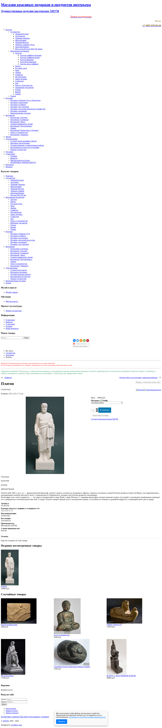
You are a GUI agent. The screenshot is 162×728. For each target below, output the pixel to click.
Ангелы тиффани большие (31, 55)
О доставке (10, 324)
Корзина (9, 167)
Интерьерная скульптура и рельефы (24, 147)
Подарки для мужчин (19, 102)
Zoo (16, 83)
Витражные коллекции (19, 51)
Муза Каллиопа (7, 676)
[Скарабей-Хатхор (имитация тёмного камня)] (71, 665)
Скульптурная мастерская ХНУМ (104, 419)
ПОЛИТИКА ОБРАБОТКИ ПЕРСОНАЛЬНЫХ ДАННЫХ (25, 717)
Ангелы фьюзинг (27, 60)
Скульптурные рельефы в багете (23, 141)
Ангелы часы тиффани (29, 64)
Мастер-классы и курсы (20, 160)
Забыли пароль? (12, 713)
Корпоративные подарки (20, 113)
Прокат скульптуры (18, 150)
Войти (4, 704)
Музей (8, 137)
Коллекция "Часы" (17, 122)
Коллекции (10, 115)
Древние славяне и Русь (25, 45)
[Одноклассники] (81, 340)
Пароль (4, 702)
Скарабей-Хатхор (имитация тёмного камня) (72, 667)
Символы (19, 75)
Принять (61, 722)
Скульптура (15, 32)
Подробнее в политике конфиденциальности (87, 717)
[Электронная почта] (152, 390)
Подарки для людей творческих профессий (27, 109)
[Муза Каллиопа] (13, 674)
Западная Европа (22, 47)
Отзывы (13, 156)
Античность (20, 36)
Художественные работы (20, 274)
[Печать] (139, 390)
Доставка (9, 152)
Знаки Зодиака (21, 79)
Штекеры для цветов (18, 223)
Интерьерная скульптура (20, 277)
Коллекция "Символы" (19, 120)
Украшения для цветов (24, 87)
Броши (18, 92)
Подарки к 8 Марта (18, 105)
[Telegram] (77, 340)
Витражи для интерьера (20, 143)
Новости (13, 158)
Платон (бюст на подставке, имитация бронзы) (138, 378)
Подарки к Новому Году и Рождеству (25, 100)
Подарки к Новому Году (20, 234)
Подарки (9, 98)
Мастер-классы (12, 301)
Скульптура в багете (18, 270)
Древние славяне (17, 191)
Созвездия (19, 81)
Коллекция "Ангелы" (19, 117)
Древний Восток (22, 43)
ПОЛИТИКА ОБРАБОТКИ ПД (23, 162)
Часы (17, 70)
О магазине (10, 154)
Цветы (18, 66)
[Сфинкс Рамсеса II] (124, 623)
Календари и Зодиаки (19, 249)
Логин (3, 699)
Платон (4, 586)
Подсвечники (20, 77)
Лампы (18, 73)
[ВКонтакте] (74, 340)
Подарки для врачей (18, 111)
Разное (13, 96)
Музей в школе (12, 292)
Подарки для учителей (19, 107)
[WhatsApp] (84, 340)
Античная (14, 182)
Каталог (9, 30)
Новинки (9, 176)
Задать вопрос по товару (100, 415)
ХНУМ (6, 721)
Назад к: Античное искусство (148, 382)
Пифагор (8, 378)
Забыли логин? (12, 711)
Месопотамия (20, 40)
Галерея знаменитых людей (21, 124)
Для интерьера (11, 139)
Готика (18, 90)
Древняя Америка (22, 38)
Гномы (18, 94)
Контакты (10, 165)
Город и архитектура (18, 264)
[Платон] (10, 585)
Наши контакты (12, 328)
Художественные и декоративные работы (27, 145)
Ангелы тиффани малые (30, 58)
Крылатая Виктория (9, 625)
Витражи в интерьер (18, 272)
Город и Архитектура (23, 85)
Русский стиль (21, 68)
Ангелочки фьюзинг (28, 62)
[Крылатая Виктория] (19, 623)
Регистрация (11, 709)
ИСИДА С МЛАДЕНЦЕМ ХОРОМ (121, 676)
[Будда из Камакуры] (67, 633)
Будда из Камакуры (61, 635)
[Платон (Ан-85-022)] (45, 473)
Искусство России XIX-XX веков (28, 49)
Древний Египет (22, 34)
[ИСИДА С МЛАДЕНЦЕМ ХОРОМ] (117, 674)
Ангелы (18, 53)
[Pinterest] (87, 340)
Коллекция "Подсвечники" (21, 126)
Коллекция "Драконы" (19, 135)
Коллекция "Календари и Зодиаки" (24, 130)
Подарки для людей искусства (22, 240)
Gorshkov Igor (16, 725)
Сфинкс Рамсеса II (114, 625)
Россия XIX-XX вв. (18, 195)
